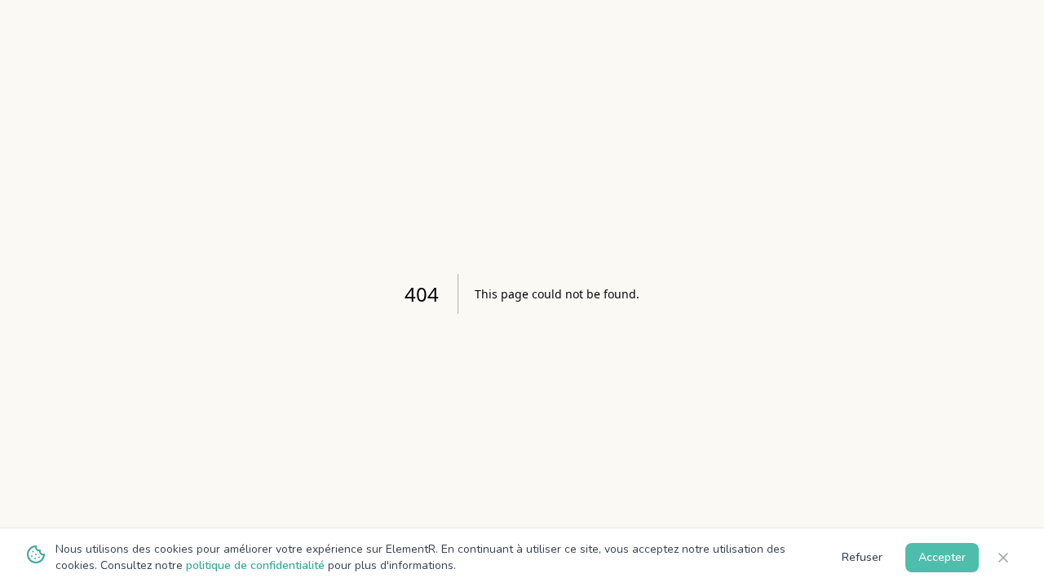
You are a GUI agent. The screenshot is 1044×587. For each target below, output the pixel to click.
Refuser (862, 557)
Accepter (942, 557)
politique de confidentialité (255, 565)
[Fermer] (1003, 557)
